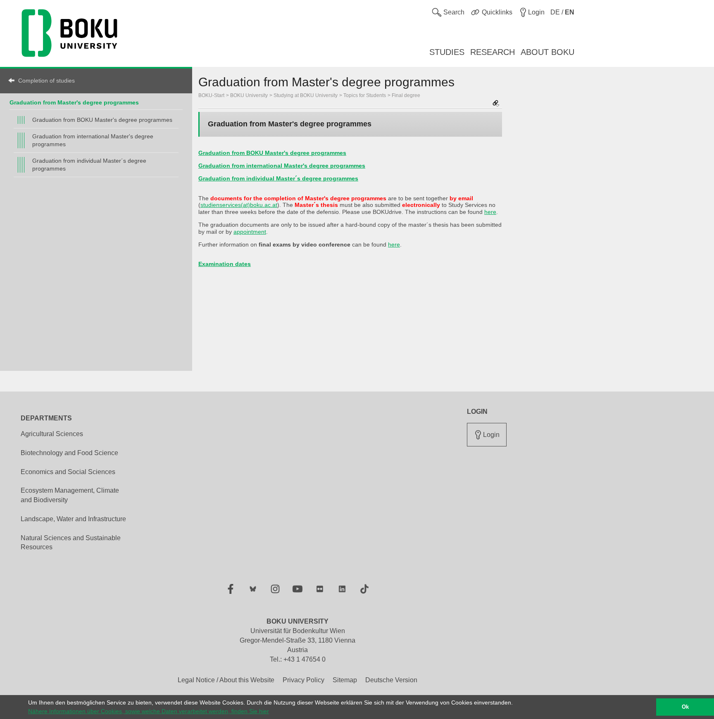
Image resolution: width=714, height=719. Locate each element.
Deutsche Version (391, 679)
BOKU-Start (211, 95)
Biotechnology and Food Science (69, 452)
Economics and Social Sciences (68, 471)
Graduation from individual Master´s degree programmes (89, 164)
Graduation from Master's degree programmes (74, 102)
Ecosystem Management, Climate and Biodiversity (70, 495)
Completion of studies (46, 80)
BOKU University (249, 95)
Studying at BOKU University (306, 95)
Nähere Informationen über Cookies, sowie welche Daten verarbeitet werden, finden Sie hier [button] (148, 711)
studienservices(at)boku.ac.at (238, 205)
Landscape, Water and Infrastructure (73, 518)
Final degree (406, 95)
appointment (249, 231)
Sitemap (345, 679)
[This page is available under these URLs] (496, 104)
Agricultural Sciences (52, 433)
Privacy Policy (303, 679)
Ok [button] (685, 707)
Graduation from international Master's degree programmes (92, 140)
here (490, 212)
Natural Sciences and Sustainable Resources (71, 542)
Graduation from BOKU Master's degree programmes (102, 119)
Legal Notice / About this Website (226, 679)
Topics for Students (364, 95)
